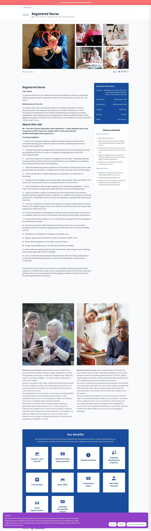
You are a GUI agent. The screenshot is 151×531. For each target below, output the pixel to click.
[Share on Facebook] (119, 71)
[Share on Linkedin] (122, 71)
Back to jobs (27, 7)
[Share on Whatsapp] (128, 71)
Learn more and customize (136, 524)
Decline (121, 524)
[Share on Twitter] (125, 71)
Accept (112, 524)
